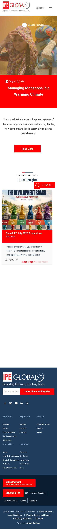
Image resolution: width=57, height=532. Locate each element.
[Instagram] (27, 403)
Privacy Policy (45, 512)
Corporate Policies (10, 501)
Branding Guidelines (38, 493)
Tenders (23, 501)
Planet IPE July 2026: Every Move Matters (24, 235)
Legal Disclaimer (15, 515)
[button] (52, 8)
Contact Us (33, 501)
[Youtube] (16, 403)
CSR (26, 493)
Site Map (39, 518)
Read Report (28, 261)
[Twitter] (10, 403)
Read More (27, 148)
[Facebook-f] (5, 403)
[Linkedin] (21, 403)
